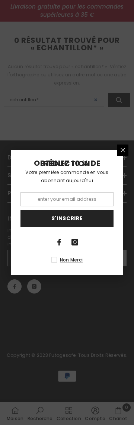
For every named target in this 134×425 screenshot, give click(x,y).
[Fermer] (122, 150)
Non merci (71, 260)
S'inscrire (67, 218)
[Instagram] (75, 242)
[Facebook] (59, 242)
